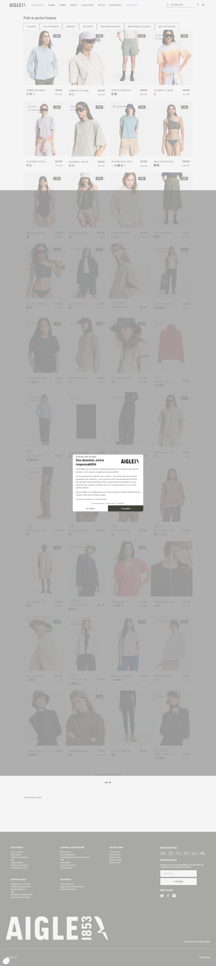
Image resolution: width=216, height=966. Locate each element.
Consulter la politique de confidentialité (91, 499)
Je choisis (90, 508)
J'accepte (125, 508)
